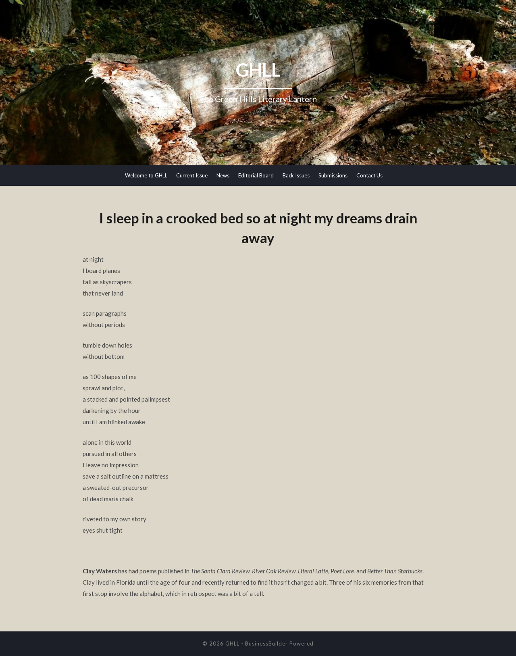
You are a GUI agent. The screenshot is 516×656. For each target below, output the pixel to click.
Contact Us (369, 175)
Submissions (332, 175)
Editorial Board (256, 175)
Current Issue (192, 175)
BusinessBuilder (266, 643)
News (222, 175)
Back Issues (296, 175)
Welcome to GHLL (146, 175)
